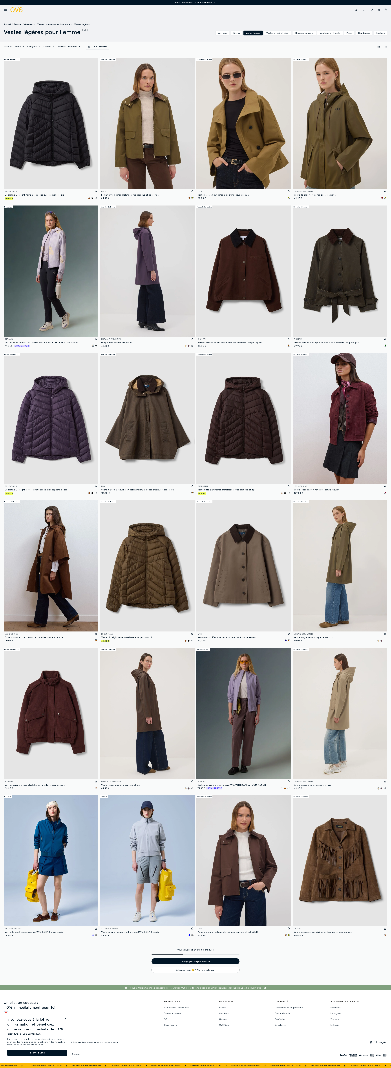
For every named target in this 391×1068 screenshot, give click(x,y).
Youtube (335, 1019)
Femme (17, 24)
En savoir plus (253, 987)
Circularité (280, 1025)
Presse (222, 1007)
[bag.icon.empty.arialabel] (385, 9)
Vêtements (29, 24)
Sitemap (76, 1054)
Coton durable (282, 1013)
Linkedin (335, 1025)
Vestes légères (82, 24)
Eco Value (280, 1019)
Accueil (7, 24)
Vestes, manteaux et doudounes (54, 24)
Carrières (224, 1013)
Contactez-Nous (172, 1013)
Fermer (382, 1065)
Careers (223, 1019)
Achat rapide (50, 184)
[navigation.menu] (5, 9)
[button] (363, 9)
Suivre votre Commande (176, 1007)
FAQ (166, 1019)
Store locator (171, 1025)
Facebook (336, 1007)
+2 (95, 198)
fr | (380, 1042)
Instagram (336, 1013)
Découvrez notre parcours (289, 1007)
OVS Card (224, 1025)
